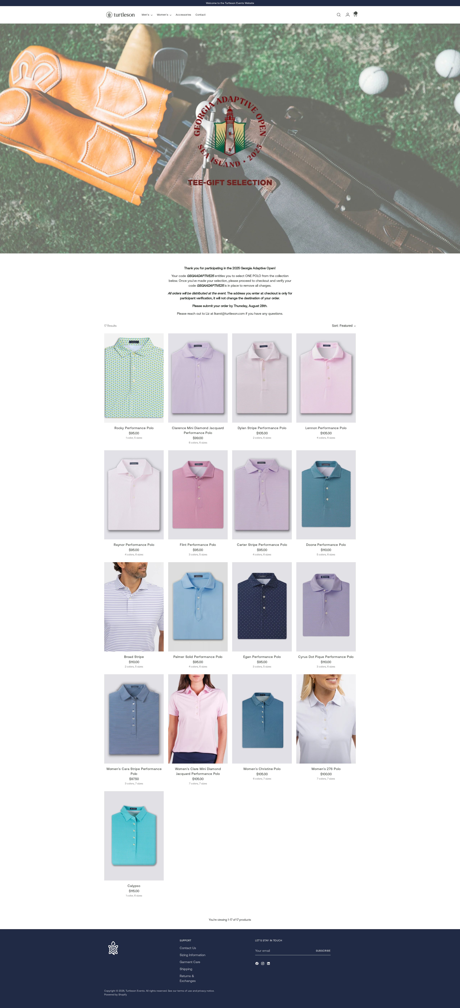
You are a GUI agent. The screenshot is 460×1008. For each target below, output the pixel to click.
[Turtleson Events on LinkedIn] (269, 964)
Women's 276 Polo (326, 769)
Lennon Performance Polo (326, 428)
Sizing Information (192, 955)
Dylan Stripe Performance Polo (262, 428)
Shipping (186, 969)
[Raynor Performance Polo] (134, 495)
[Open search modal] (338, 14)
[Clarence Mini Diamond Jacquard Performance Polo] (198, 378)
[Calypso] (134, 835)
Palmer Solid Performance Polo (197, 657)
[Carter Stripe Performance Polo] (262, 495)
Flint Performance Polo (198, 545)
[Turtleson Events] (120, 15)
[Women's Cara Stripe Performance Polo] (134, 719)
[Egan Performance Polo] (262, 606)
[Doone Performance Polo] (326, 495)
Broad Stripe (134, 657)
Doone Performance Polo (326, 545)
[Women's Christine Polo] (262, 719)
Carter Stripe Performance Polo (262, 545)
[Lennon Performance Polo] (326, 378)
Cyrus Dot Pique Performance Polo (326, 657)
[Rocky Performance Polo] (134, 378)
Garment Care (190, 962)
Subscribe (323, 950)
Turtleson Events (135, 990)
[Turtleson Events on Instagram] (263, 964)
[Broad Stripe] (134, 606)
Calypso (134, 886)
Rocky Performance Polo (134, 428)
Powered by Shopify (115, 994)
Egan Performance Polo (262, 657)
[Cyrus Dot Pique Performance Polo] (326, 606)
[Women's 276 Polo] (326, 719)
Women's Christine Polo (262, 769)
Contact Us (188, 948)
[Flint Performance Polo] (198, 495)
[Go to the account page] (346, 14)
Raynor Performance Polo (134, 545)
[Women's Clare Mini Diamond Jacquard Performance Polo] (198, 719)
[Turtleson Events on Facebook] (257, 964)
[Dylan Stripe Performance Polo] (262, 378)
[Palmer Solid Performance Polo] (198, 606)
